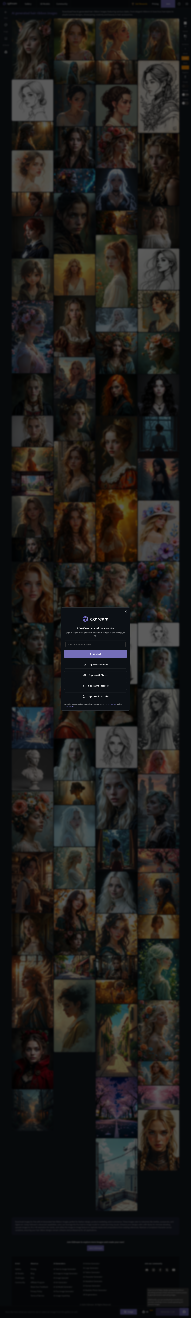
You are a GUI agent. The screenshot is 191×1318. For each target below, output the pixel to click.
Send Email (95, 654)
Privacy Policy (69, 706)
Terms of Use (111, 704)
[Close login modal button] (126, 611)
